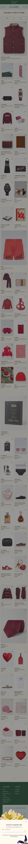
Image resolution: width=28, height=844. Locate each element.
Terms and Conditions (14, 836)
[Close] (26, 822)
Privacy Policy (21, 835)
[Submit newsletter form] (25, 831)
